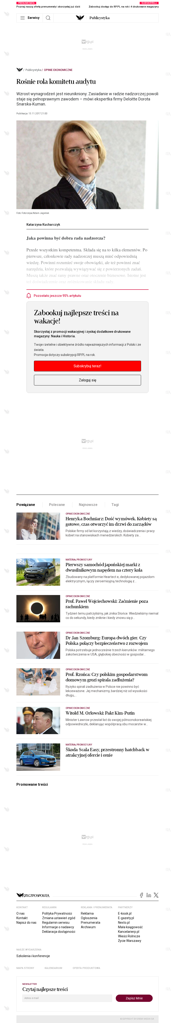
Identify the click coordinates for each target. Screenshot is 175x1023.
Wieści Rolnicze (129, 936)
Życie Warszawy (129, 941)
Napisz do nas (26, 922)
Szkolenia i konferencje (33, 956)
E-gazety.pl (126, 918)
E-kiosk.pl (124, 913)
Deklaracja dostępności (58, 931)
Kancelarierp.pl (128, 931)
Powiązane (25, 505)
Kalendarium (53, 968)
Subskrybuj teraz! (87, 366)
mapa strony (25, 968)
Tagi (115, 505)
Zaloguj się (87, 380)
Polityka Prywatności (57, 913)
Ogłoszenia (89, 918)
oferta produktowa (86, 968)
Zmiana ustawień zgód (58, 918)
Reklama (87, 913)
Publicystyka (100, 18)
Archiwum (88, 927)
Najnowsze (88, 505)
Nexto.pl (124, 922)
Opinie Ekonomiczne (58, 70)
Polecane (57, 505)
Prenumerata (90, 922)
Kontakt (22, 918)
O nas (20, 913)
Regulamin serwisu (55, 922)
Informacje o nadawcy (58, 927)
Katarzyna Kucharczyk (43, 224)
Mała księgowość (130, 927)
